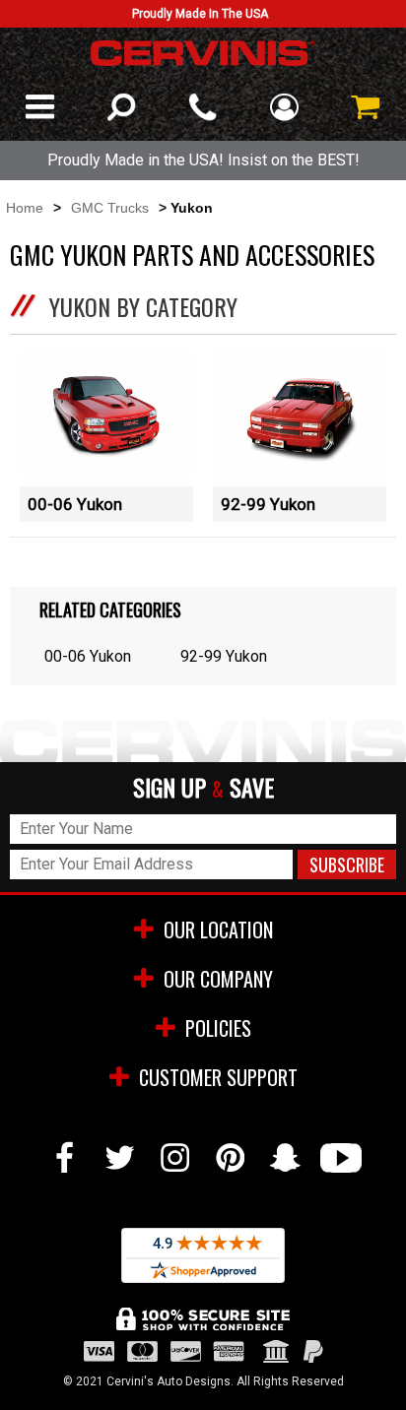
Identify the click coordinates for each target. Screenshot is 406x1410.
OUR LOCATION (218, 929)
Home (24, 208)
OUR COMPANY (218, 978)
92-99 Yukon (268, 504)
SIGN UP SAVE (203, 788)
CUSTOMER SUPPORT (218, 1077)
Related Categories (110, 609)
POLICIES (218, 1028)
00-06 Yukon (75, 504)
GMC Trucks (110, 208)
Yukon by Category (143, 306)
